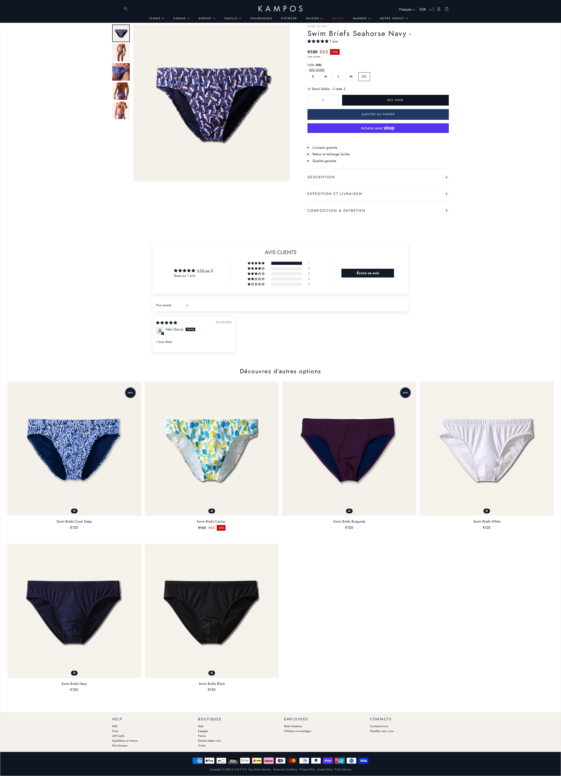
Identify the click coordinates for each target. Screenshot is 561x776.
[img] (166, 322)
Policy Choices (343, 769)
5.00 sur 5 (205, 270)
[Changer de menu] (117, 9)
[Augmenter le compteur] (333, 100)
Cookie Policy (325, 769)
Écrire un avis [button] (368, 273)
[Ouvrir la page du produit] (74, 449)
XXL (364, 76)
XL (351, 76)
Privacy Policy (307, 769)
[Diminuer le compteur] (313, 100)
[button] (318, 41)
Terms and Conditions (285, 769)
